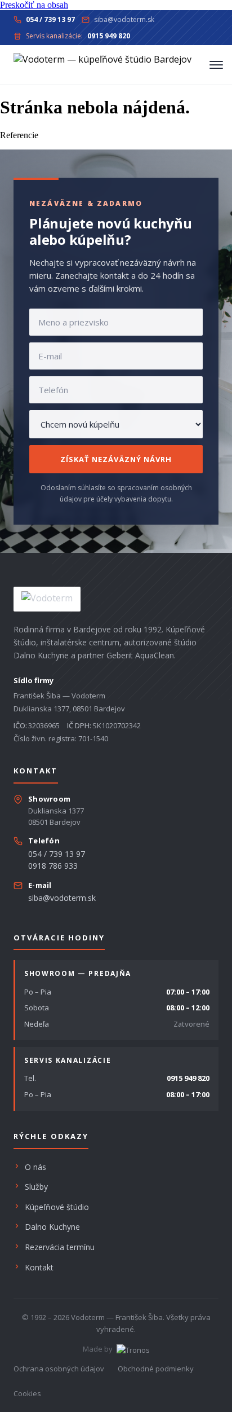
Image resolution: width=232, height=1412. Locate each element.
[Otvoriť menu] (216, 65)
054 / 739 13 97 (56, 853)
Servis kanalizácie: (78, 36)
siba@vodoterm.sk (124, 19)
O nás (35, 1167)
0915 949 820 (188, 1078)
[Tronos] (132, 1349)
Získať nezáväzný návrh (116, 459)
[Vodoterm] (102, 65)
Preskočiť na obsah (34, 5)
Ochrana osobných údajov (59, 1368)
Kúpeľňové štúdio (57, 1207)
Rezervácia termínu (60, 1247)
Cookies (27, 1393)
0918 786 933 (53, 865)
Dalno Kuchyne (52, 1226)
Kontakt (39, 1267)
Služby (36, 1186)
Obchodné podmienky (156, 1368)
